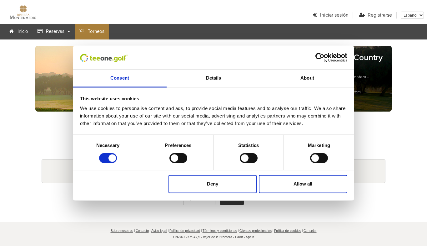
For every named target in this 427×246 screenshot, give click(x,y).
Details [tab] (213, 78)
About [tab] (307, 78)
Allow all (303, 184)
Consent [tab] (119, 78)
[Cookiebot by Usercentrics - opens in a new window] (320, 57)
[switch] (178, 158)
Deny (212, 184)
